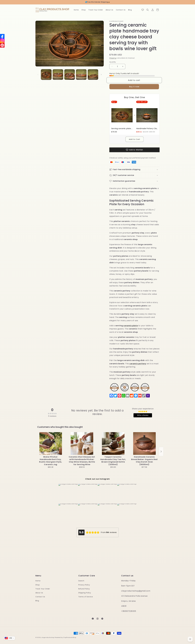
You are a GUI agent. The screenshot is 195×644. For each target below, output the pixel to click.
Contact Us (40, 597)
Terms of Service (85, 597)
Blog (37, 601)
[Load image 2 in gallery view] (58, 74)
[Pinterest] (2, 45)
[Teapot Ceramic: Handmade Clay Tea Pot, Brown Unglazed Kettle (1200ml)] (113, 443)
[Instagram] (2, 40)
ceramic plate (130, 325)
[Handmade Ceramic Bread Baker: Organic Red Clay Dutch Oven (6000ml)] (144, 443)
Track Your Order (42, 589)
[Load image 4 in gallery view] (81, 74)
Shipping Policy (84, 593)
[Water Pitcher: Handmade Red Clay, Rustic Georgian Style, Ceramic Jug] (50, 443)
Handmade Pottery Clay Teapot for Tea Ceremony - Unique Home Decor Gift (147, 128)
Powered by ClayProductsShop (65, 637)
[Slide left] (37, 74)
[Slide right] (101, 74)
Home (37, 581)
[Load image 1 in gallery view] (46, 74)
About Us (39, 593)
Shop (37, 585)
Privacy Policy (84, 585)
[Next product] (161, 451)
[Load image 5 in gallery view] (93, 74)
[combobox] (9, 638)
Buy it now (134, 86)
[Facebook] (2, 36)
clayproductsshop (47, 637)
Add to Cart (134, 139)
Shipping (112, 58)
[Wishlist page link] (143, 10)
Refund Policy (84, 589)
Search (81, 581)
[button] (147, 9)
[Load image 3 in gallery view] (69, 74)
